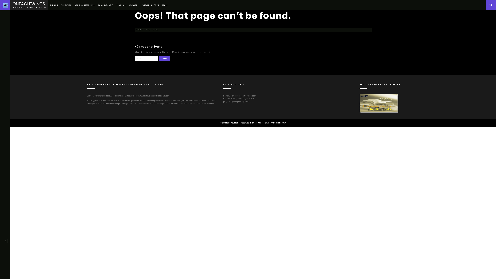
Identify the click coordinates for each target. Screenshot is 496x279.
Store (165, 5)
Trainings (121, 5)
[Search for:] (146, 58)
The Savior (66, 5)
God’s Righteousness (85, 5)
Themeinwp (281, 123)
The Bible (54, 5)
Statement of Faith (150, 5)
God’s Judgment (105, 5)
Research (133, 5)
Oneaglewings (29, 4)
